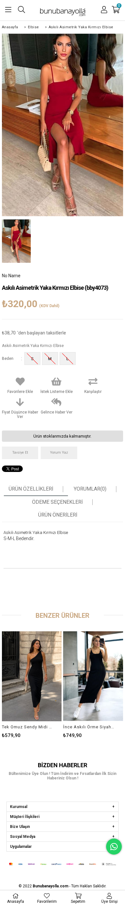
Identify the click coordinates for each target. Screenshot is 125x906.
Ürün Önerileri (57, 515)
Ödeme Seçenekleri (57, 502)
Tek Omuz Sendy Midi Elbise (28, 726)
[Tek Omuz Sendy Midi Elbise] (32, 676)
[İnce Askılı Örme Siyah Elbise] (93, 676)
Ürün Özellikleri (31, 489)
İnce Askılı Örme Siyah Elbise (89, 726)
